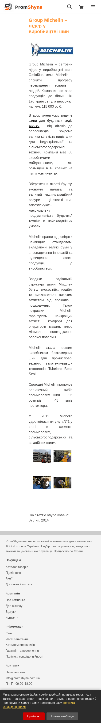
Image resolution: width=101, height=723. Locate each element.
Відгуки (11, 611)
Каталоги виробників (20, 645)
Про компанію (15, 600)
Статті (10, 633)
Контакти (12, 617)
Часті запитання (17, 639)
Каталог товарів (17, 567)
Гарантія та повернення (22, 650)
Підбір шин (13, 573)
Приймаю (33, 716)
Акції (9, 578)
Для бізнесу (14, 606)
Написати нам (15, 672)
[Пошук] (69, 7)
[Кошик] (81, 7)
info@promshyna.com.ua (23, 678)
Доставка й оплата (19, 584)
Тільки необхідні (62, 716)
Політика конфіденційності (24, 656)
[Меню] (93, 7)
